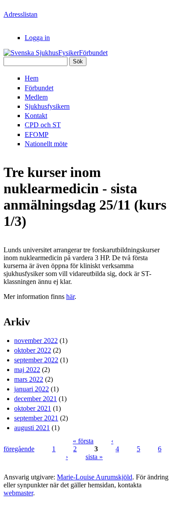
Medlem (36, 97)
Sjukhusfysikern (47, 106)
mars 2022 (28, 379)
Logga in (37, 37)
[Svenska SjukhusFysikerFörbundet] (56, 52)
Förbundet (39, 88)
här (70, 296)
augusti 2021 (32, 427)
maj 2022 (27, 369)
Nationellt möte (46, 143)
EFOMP (37, 134)
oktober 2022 (32, 350)
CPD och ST (43, 125)
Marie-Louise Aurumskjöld (94, 477)
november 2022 (36, 340)
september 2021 (36, 418)
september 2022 (36, 360)
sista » (94, 456)
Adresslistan (20, 14)
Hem (31, 78)
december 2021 (35, 398)
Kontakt (36, 115)
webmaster (18, 493)
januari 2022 (31, 389)
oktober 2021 (32, 408)
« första (83, 441)
